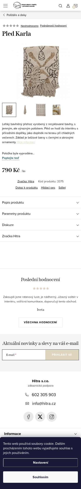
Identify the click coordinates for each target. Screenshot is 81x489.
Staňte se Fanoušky (28, 417)
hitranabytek (40, 417)
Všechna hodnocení (40, 322)
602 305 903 (44, 395)
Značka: (25, 181)
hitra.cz (52, 417)
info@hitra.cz (44, 403)
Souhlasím (40, 477)
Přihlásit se (62, 355)
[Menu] (5, 5)
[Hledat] (60, 5)
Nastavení (40, 462)
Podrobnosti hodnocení (53, 25)
